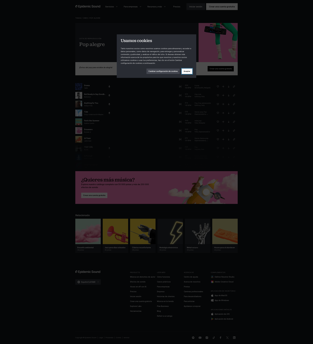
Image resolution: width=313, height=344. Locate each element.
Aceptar (187, 71)
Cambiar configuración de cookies (163, 71)
